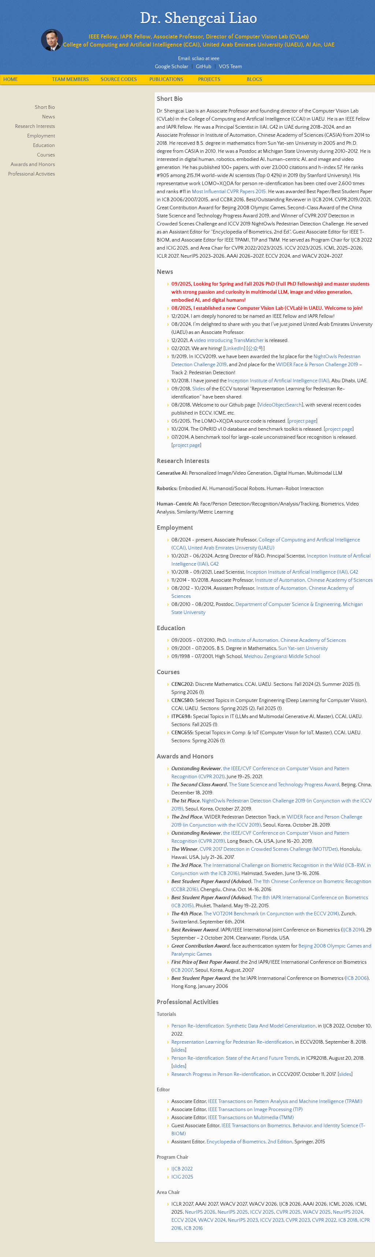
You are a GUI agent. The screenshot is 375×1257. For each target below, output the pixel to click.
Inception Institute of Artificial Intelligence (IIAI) (278, 381)
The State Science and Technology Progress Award (284, 785)
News (48, 117)
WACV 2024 (212, 1220)
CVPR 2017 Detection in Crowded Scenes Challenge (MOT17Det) (269, 849)
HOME (10, 79)
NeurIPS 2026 (200, 1212)
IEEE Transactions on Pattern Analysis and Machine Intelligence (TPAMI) (285, 1102)
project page (302, 421)
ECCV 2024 (183, 1220)
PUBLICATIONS (166, 79)
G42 (214, 564)
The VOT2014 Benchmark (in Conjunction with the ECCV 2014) (271, 914)
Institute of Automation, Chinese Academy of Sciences (314, 580)
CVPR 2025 (288, 1212)
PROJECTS (209, 79)
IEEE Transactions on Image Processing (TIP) (255, 1110)
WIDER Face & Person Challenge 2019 (317, 365)
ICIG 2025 (182, 1177)
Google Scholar (171, 67)
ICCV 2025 (262, 1212)
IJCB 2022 (182, 1169)
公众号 (255, 349)
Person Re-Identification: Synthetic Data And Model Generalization (243, 1026)
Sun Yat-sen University (303, 648)
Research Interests (35, 126)
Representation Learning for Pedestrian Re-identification (232, 1042)
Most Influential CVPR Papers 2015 (229, 192)
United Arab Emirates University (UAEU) (231, 548)
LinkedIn (234, 349)
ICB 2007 (183, 970)
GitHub (203, 67)
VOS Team (230, 67)
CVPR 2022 (324, 1220)
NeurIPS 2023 (243, 1220)
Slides (198, 389)
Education (44, 145)
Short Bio (45, 107)
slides (179, 1050)
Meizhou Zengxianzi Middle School (282, 656)
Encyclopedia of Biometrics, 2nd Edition (249, 1142)
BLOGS (254, 79)
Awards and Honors (33, 165)
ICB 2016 (193, 1228)
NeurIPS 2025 (233, 1212)
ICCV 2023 (271, 1220)
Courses (46, 155)
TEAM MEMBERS (70, 79)
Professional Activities (31, 174)
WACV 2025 (317, 1212)
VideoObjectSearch (280, 405)
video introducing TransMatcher (229, 340)
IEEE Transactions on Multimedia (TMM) (251, 1118)
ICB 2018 (347, 1220)
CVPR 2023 (298, 1220)
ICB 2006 (356, 978)
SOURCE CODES (119, 79)
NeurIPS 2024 (348, 1212)
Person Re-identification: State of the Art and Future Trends (235, 1058)
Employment (41, 136)
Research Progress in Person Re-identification (220, 1074)
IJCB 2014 (352, 930)
